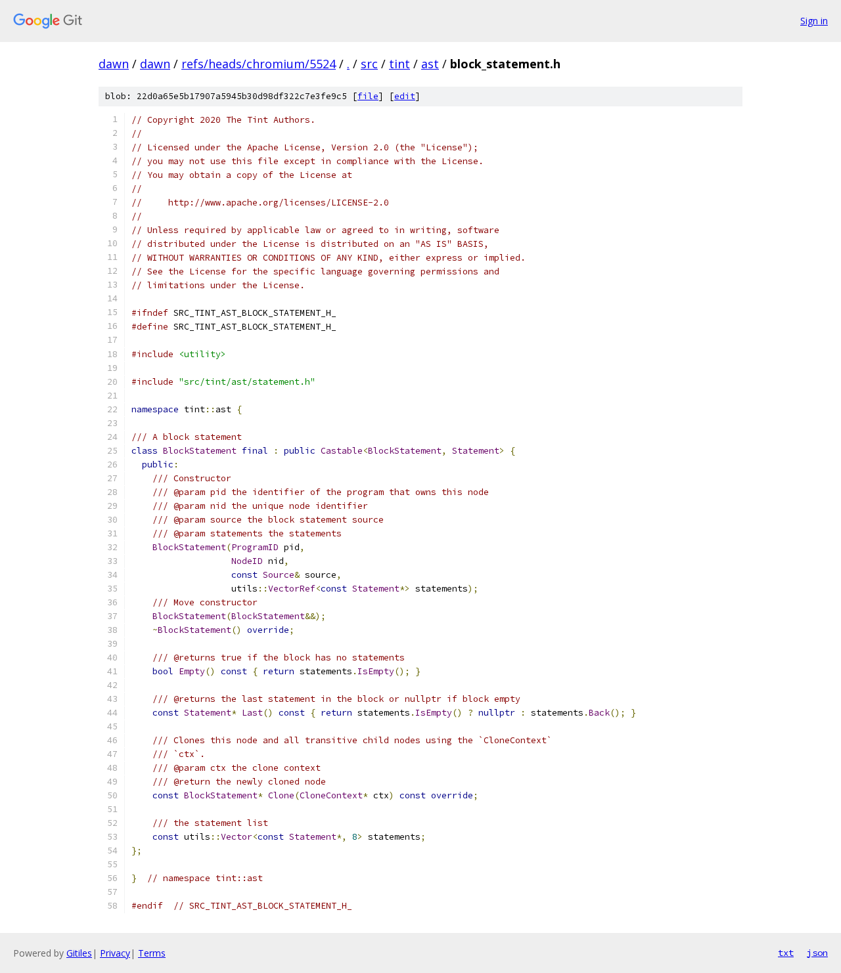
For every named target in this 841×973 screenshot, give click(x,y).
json (817, 953)
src (369, 64)
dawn (114, 64)
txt (786, 953)
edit (404, 96)
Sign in (814, 20)
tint (399, 64)
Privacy (115, 953)
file (367, 96)
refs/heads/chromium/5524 (258, 64)
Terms (152, 953)
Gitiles (79, 953)
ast (430, 64)
